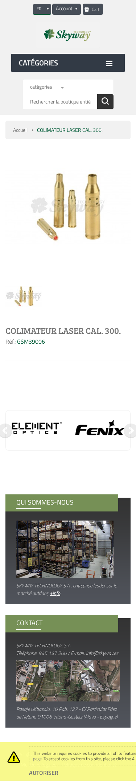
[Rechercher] (105, 101)
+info (55, 593)
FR (39, 8)
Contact (29, 623)
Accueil (20, 130)
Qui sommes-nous (45, 502)
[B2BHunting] (68, 35)
